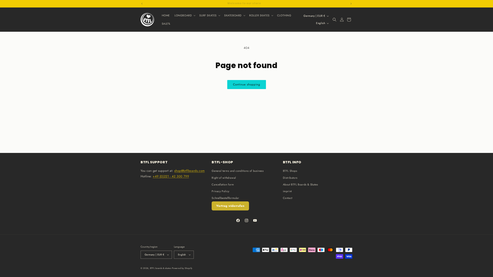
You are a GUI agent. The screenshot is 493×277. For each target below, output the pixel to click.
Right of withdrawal (224, 177)
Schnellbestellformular (225, 198)
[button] (184, 15)
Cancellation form (223, 184)
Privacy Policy (220, 191)
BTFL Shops (290, 171)
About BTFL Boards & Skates (300, 184)
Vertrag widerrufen (230, 206)
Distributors (290, 177)
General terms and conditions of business (238, 171)
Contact (287, 198)
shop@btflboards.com (189, 171)
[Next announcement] (351, 3)
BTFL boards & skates (160, 268)
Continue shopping (246, 84)
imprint (287, 191)
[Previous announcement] (142, 3)
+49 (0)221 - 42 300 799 (171, 176)
